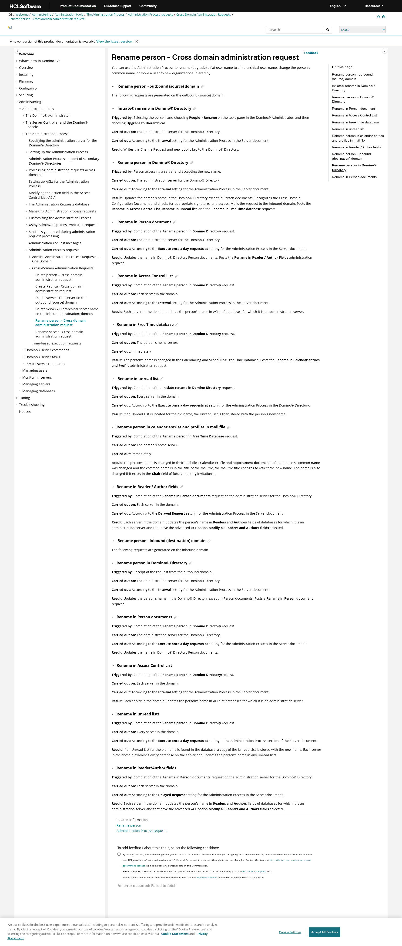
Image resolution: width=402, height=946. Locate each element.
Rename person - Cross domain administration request (46, 19)
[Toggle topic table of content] (384, 50)
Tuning (24, 398)
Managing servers (36, 384)
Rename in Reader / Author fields (356, 147)
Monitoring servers (37, 377)
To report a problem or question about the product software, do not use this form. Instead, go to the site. (197, 871)
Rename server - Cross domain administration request (59, 334)
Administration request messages (55, 243)
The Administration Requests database (59, 204)
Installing (26, 74)
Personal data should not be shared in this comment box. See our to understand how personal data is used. (193, 877)
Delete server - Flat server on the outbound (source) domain (60, 299)
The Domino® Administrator (48, 115)
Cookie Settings (290, 932)
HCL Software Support (254, 871)
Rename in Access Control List (354, 115)
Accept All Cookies (324, 932)
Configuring (28, 88)
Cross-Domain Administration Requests (203, 15)
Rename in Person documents (354, 177)
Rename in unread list (348, 129)
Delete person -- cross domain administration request (58, 277)
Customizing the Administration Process (60, 218)
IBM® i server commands (45, 363)
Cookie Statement (175, 934)
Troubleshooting (32, 404)
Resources (373, 6)
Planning (26, 81)
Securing (26, 95)
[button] (17, 54)
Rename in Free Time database (355, 122)
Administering (41, 15)
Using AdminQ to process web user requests (63, 224)
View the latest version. (114, 41)
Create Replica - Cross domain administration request (58, 288)
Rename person (129, 825)
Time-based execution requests (56, 343)
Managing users (34, 370)
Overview (26, 67)
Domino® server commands (47, 350)
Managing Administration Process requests (62, 211)
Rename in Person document (353, 108)
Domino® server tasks (43, 357)
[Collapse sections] (379, 17)
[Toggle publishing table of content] (17, 50)
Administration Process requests (150, 15)
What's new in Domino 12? (39, 61)
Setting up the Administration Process (58, 152)
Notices (25, 411)
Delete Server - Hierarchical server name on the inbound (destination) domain (67, 311)
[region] (201, 932)
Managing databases (38, 391)
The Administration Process (105, 15)
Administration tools (69, 15)
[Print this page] (384, 17)
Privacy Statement (207, 877)
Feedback (311, 53)
